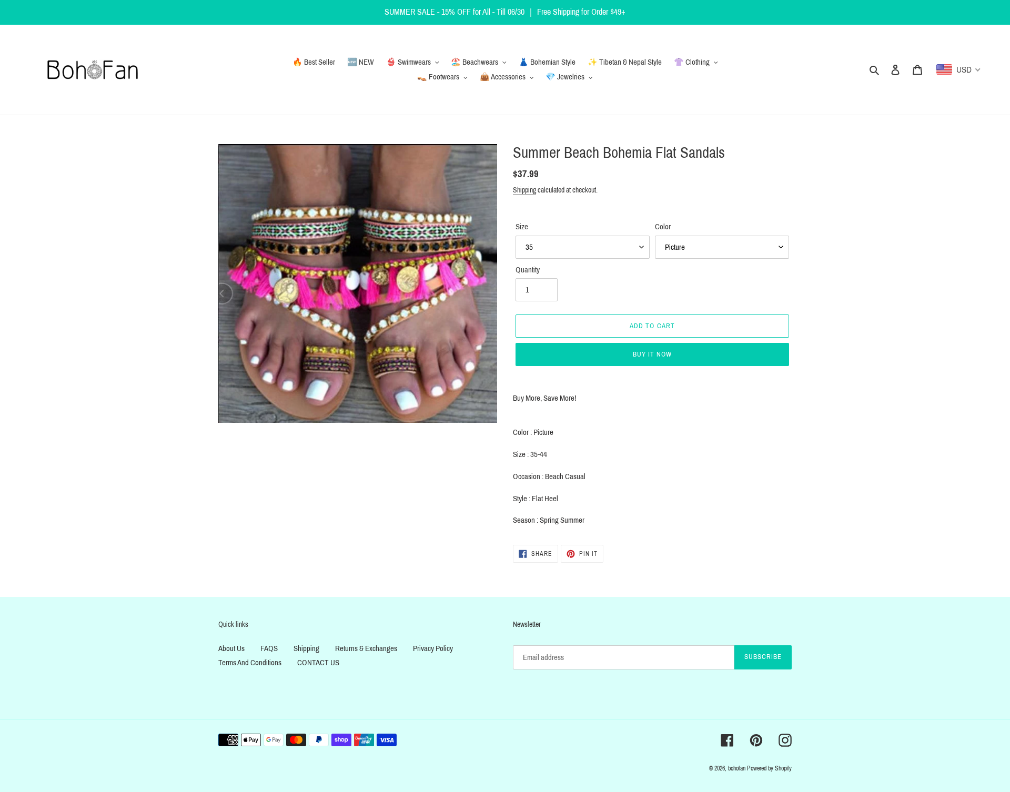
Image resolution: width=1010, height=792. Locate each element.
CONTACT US (318, 662)
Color (663, 226)
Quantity (528, 270)
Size (522, 226)
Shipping (524, 190)
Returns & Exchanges (366, 648)
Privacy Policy (433, 648)
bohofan (736, 768)
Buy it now (652, 354)
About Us (231, 648)
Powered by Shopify (769, 768)
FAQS (269, 648)
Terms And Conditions (249, 662)
